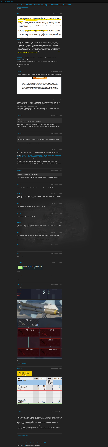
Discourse (24, 445)
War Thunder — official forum (7, 1)
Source (18, 39)
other (18, 9)
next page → (26, 435)
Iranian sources (20, 59)
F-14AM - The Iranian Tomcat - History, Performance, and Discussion (44, 5)
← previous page (20, 435)
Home (18, 442)
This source (19, 57)
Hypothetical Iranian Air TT (22, 363)
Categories (23, 442)
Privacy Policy (44, 442)
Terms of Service (36, 442)
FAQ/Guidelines (29, 442)
